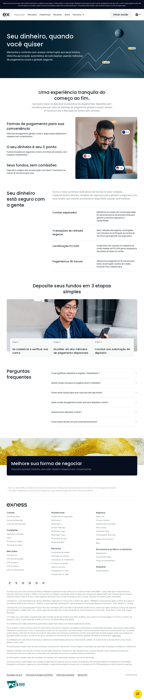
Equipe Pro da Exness (104, 539)
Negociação (19, 14)
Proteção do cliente (14, 541)
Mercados (32, 14)
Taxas (9, 538)
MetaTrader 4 (56, 524)
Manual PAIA (82, 675)
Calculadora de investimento (62, 560)
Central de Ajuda (102, 531)
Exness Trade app (58, 528)
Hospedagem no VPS (59, 571)
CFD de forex (12, 555)
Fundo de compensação (105, 560)
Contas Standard (13, 517)
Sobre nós (100, 517)
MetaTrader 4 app (58, 535)
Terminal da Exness (58, 539)
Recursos (57, 14)
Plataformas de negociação (62, 517)
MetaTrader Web (57, 542)
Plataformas (45, 14)
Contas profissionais (15, 520)
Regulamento (101, 553)
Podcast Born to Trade (60, 574)
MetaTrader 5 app (58, 531)
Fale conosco (101, 528)
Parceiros (77, 14)
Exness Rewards (102, 571)
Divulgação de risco (14, 675)
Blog (98, 543)
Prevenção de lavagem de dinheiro (39, 675)
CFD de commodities (15, 559)
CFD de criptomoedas (15, 570)
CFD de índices (13, 566)
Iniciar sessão (120, 14)
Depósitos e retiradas (15, 534)
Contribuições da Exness (106, 535)
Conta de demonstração (16, 524)
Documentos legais (103, 557)
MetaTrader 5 (56, 520)
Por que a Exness (103, 520)
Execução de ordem (14, 545)
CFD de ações (12, 562)
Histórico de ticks (58, 567)
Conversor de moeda (59, 563)
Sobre (67, 14)
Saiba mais (116, 635)
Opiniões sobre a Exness (105, 524)
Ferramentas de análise (60, 552)
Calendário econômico (60, 556)
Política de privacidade (65, 675)
